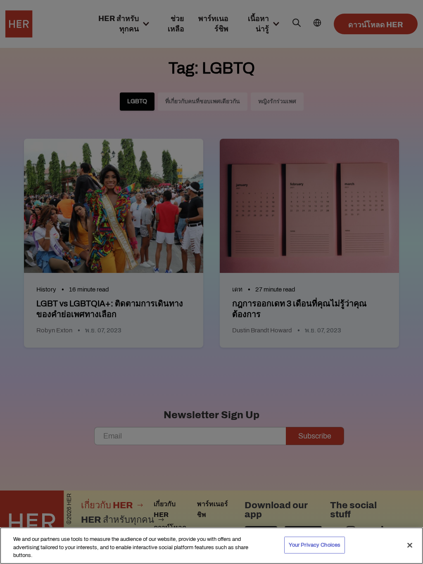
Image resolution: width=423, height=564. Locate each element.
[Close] (410, 545)
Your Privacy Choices (315, 544)
